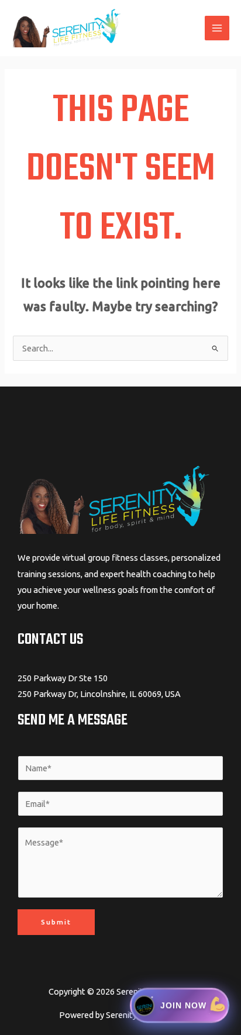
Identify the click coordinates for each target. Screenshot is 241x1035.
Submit (56, 922)
